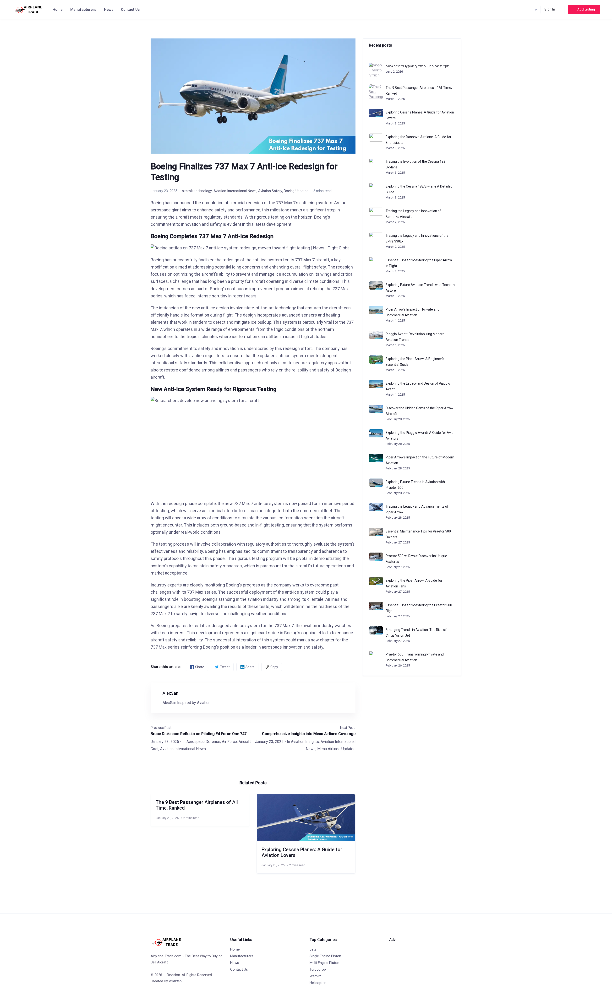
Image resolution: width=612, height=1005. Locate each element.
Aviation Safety (270, 191)
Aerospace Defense (203, 741)
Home (58, 9)
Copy (274, 667)
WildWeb (175, 981)
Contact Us (130, 9)
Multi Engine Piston (324, 963)
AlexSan (170, 693)
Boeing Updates (296, 191)
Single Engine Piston (325, 956)
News (108, 9)
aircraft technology (197, 191)
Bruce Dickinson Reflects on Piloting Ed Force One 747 (198, 733)
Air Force (229, 741)
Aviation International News (235, 191)
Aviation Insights (305, 741)
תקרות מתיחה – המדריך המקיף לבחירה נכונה (417, 66)
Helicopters (319, 983)
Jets (313, 949)
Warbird (316, 976)
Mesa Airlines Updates (336, 749)
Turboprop (318, 969)
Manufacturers (83, 9)
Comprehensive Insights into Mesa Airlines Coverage (308, 733)
